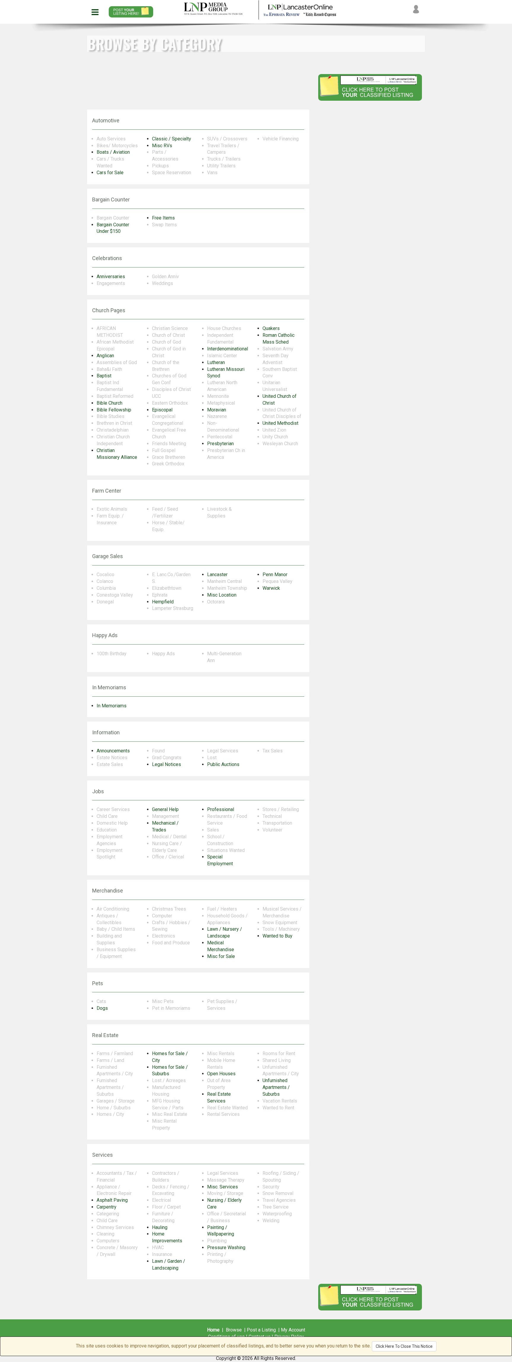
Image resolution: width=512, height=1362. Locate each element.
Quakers (271, 328)
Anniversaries (111, 276)
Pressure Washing (226, 1247)
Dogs (102, 1008)
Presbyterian (220, 443)
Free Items (163, 218)
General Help (165, 809)
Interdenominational (227, 349)
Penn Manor (275, 574)
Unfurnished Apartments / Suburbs (276, 1087)
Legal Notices (166, 764)
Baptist (104, 376)
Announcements (113, 751)
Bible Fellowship (114, 410)
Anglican (105, 355)
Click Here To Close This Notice (404, 1346)
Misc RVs (162, 145)
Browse (234, 1330)
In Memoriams (112, 706)
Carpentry (106, 1207)
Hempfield (163, 602)
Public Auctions (223, 764)
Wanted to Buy (277, 936)
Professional (220, 809)
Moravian (216, 410)
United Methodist (280, 423)
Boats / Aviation (113, 152)
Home (213, 1330)
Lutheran (216, 362)
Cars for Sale (110, 172)
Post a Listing (261, 1330)
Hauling (159, 1227)
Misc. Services (222, 1187)
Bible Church (109, 403)
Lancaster (217, 574)
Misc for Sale (221, 956)
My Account (293, 1330)
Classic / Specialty (171, 139)
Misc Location (221, 595)
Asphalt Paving (112, 1200)
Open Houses (221, 1073)
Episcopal (162, 410)
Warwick (271, 588)
